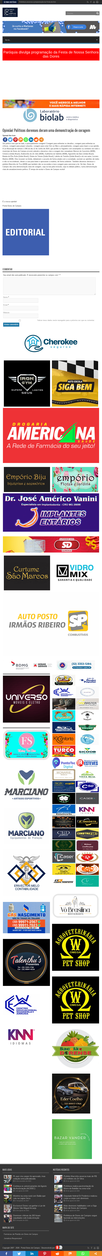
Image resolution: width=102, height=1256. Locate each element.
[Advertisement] (51, 81)
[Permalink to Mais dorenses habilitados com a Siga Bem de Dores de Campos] (58, 1212)
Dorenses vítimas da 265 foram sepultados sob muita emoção (27, 1216)
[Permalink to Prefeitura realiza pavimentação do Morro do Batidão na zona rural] (58, 1192)
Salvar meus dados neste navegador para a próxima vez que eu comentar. (66, 320)
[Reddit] (36, 139)
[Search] (97, 13)
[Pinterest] (15, 139)
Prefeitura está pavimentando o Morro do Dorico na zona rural (41, 2)
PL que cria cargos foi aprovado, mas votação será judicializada (29, 1177)
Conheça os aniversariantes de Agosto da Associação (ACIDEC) (30, 1187)
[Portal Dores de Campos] (10, 15)
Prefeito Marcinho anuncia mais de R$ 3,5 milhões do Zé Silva (80, 1177)
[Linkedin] (31, 139)
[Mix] (20, 139)
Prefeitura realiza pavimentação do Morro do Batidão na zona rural (79, 1187)
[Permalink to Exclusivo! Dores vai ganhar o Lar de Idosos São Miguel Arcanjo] (8, 1212)
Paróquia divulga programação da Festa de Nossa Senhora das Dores (51, 54)
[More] (41, 139)
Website (6, 313)
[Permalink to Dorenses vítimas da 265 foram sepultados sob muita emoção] (8, 1222)
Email (5, 305)
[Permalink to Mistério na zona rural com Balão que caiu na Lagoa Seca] (8, 1202)
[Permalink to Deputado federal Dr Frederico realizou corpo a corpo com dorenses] (58, 1202)
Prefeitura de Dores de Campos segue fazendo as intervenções (80, 1216)
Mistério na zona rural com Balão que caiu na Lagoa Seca (29, 1197)
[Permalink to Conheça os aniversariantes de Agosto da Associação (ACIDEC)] (8, 1192)
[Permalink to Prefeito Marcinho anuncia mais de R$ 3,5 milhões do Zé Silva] (58, 1182)
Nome (5, 297)
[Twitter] (10, 139)
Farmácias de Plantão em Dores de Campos (21, 1234)
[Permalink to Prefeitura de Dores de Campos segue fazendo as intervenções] (58, 1222)
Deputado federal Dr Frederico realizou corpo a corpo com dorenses (80, 1197)
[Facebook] (5, 139)
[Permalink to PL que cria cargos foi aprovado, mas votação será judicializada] (8, 1182)
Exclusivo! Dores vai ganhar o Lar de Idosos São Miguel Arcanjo (29, 1207)
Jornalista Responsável (13, 1238)
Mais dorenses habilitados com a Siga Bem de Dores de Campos (80, 1207)
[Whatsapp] (26, 139)
